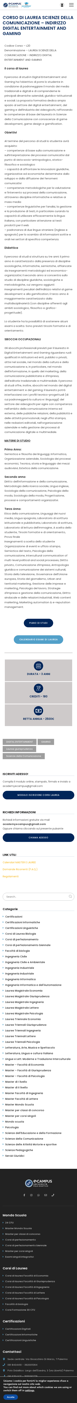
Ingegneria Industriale (19, 968)
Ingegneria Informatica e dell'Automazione (33, 985)
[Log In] (62, 5)
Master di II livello (16, 1087)
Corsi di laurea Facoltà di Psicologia (27, 1298)
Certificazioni (13, 916)
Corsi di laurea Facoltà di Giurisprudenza (30, 1281)
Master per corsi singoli (20, 1116)
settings (29, 1390)
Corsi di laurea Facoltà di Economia (26, 1275)
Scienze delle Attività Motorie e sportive (31, 1144)
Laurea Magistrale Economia (23, 990)
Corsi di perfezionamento (21, 939)
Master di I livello (16, 1082)
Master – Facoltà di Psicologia (25, 1076)
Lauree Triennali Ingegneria (23, 1030)
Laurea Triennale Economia (23, 1019)
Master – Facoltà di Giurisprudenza (28, 1070)
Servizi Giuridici (14, 1156)
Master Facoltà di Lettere (21, 1099)
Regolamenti (11, 876)
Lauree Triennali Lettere (20, 1036)
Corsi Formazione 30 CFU (20, 1310)
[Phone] (52, 1195)
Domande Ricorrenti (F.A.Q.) (20, 869)
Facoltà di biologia (17, 951)
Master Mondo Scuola (19, 1104)
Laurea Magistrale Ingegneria (24, 1002)
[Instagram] (31, 1195)
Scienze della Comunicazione (23, 756)
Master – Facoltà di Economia (24, 1064)
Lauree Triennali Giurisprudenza (25, 1025)
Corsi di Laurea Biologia (20, 934)
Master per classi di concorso (24, 1110)
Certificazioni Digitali (17, 1329)
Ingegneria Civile (16, 956)
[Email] (45, 1195)
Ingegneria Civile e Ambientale (25, 962)
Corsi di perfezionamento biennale (27, 945)
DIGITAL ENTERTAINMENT (19, 741)
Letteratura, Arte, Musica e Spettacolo (30, 1047)
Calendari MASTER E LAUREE (19, 862)
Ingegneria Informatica (20, 979)
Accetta (10, 1397)
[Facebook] (24, 1195)
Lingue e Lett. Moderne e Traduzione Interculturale (38, 1059)
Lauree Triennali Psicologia (22, 1042)
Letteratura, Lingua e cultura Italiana (29, 1053)
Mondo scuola (14, 1121)
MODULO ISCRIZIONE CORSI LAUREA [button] (38, 795)
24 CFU (9, 1222)
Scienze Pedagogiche (19, 1150)
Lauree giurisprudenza (19, 749)
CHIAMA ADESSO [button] (38, 837)
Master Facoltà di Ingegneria (24, 1093)
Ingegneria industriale (19, 973)
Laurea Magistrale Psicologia (24, 1013)
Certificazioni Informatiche (22, 922)
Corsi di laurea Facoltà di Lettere (25, 1292)
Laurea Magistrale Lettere (22, 1008)
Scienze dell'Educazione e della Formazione (33, 1133)
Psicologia (12, 1127)
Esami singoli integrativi (19, 1257)
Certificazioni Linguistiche (21, 928)
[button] (38, 623)
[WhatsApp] (38, 1195)
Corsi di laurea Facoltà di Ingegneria (27, 1287)
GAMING (45, 741)
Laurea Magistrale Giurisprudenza (27, 996)
